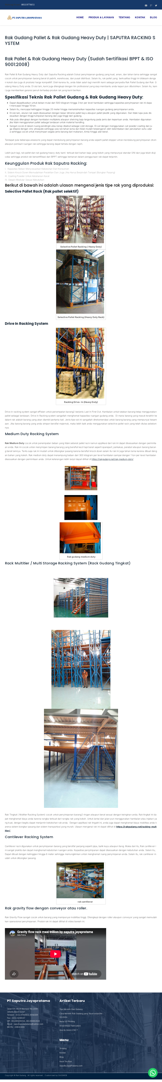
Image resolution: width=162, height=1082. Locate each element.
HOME (80, 17)
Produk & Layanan (101, 17)
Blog (153, 17)
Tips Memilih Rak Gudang (71, 1009)
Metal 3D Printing (67, 1021)
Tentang (124, 17)
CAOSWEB (62, 1075)
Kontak (140, 17)
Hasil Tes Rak (65, 1061)
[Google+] (151, 6)
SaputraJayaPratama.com (70, 1066)
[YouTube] (146, 6)
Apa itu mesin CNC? (68, 1030)
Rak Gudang (21, 1075)
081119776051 (28, 4)
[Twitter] (156, 6)
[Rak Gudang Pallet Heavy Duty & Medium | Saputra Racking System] (24, 17)
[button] (153, 1073)
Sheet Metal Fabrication (70, 1026)
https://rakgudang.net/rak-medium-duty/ (112, 459)
